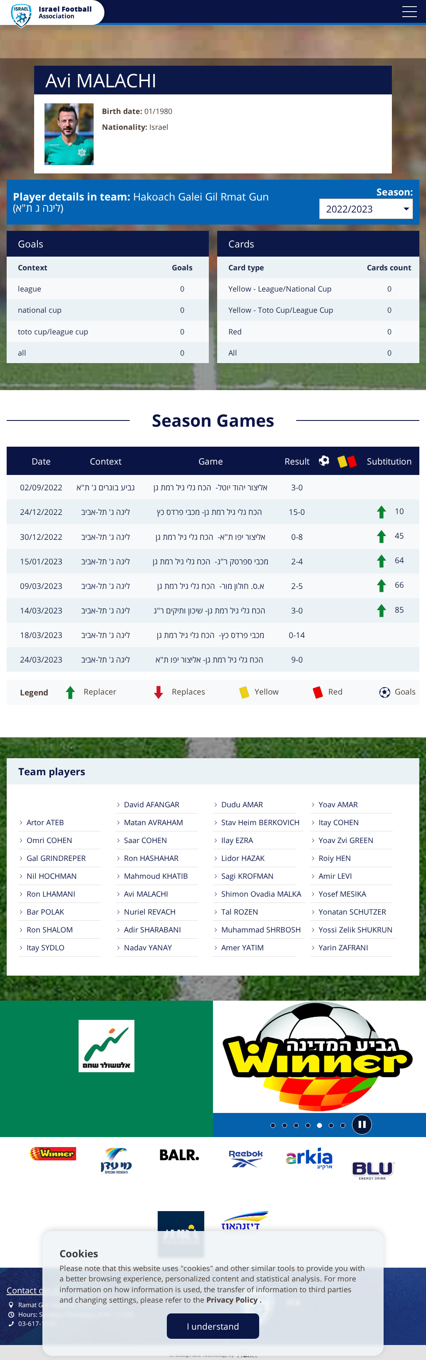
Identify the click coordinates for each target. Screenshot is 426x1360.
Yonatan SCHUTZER (352, 912)
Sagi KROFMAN (247, 876)
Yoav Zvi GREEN (346, 840)
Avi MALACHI (146, 894)
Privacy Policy (233, 1300)
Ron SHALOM (50, 930)
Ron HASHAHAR (151, 858)
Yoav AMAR (338, 804)
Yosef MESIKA (342, 894)
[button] (409, 11)
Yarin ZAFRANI (343, 947)
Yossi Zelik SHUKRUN (356, 930)
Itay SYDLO (45, 947)
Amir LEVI (335, 876)
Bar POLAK (45, 912)
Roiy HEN (335, 858)
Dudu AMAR (242, 804)
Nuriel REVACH (150, 912)
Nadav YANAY (148, 947)
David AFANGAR (151, 804)
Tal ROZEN (239, 912)
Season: (394, 191)
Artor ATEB (45, 822)
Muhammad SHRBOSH (261, 930)
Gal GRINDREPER (56, 858)
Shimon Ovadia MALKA (261, 894)
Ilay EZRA (237, 840)
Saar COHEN (145, 840)
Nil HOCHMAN (52, 876)
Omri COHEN (49, 840)
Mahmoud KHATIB (156, 876)
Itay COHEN (339, 822)
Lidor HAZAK (243, 858)
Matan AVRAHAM (153, 822)
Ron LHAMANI (51, 894)
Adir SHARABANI (152, 930)
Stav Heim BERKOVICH (260, 822)
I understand (213, 1326)
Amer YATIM (242, 947)
